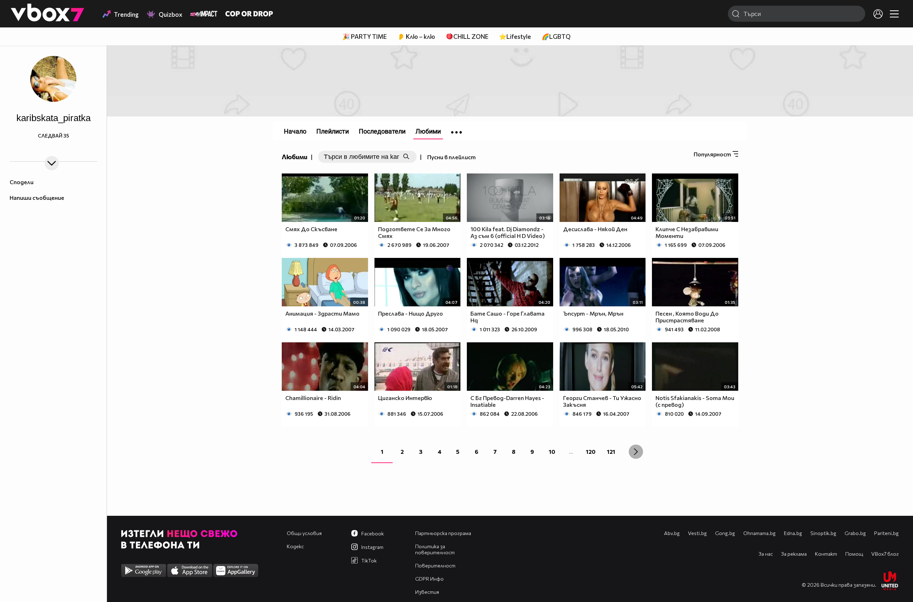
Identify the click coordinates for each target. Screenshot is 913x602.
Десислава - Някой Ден (595, 228)
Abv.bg (672, 533)
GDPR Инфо (429, 579)
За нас (766, 554)
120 (591, 451)
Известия (427, 592)
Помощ (854, 554)
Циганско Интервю (405, 397)
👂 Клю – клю (416, 36)
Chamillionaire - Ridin (313, 397)
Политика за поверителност (435, 549)
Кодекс (295, 546)
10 (552, 451)
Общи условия (304, 533)
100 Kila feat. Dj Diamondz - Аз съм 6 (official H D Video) (507, 232)
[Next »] (636, 452)
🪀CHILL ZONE (467, 36)
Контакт (826, 554)
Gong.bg (725, 533)
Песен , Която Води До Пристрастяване (687, 316)
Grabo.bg (855, 533)
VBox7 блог (885, 554)
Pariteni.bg (886, 533)
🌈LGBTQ (556, 36)
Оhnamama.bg (759, 533)
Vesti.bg (697, 533)
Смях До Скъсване (311, 228)
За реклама (794, 554)
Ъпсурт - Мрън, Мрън (593, 313)
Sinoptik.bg (823, 533)
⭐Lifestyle (515, 36)
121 (611, 451)
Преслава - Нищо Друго (410, 313)
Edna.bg (793, 533)
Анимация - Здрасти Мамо (322, 313)
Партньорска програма (443, 533)
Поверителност (435, 565)
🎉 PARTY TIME (364, 36)
